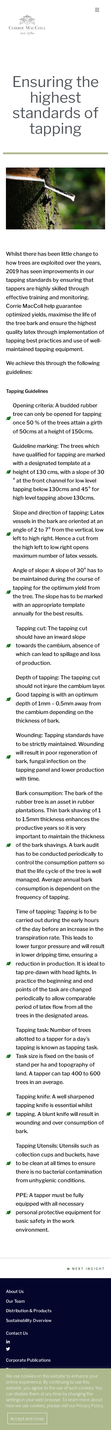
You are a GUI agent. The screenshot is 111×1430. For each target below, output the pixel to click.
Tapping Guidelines (27, 391)
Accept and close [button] (27, 1418)
